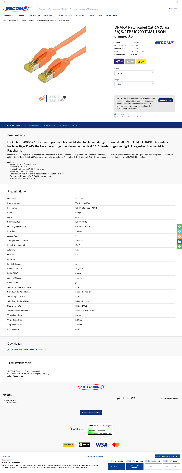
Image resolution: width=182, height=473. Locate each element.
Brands (22, 15)
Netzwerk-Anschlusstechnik (46, 20)
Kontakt (81, 15)
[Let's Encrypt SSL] (77, 429)
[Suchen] (152, 8)
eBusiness (49, 15)
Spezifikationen (31, 125)
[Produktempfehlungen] (179, 231)
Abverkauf (112, 15)
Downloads (49, 125)
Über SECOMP (65, 15)
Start (4, 20)
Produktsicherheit (68, 125)
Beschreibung (13, 125)
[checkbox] (110, 461)
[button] (6, 456)
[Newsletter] (179, 246)
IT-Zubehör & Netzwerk (26, 20)
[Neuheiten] (179, 226)
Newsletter (96, 15)
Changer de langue (9, 2)
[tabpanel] (52, 59)
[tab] (42, 98)
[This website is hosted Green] (100, 429)
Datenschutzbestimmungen (95, 457)
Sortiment (8, 15)
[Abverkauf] (179, 236)
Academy (35, 15)
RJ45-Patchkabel (64, 20)
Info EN (176, 2)
